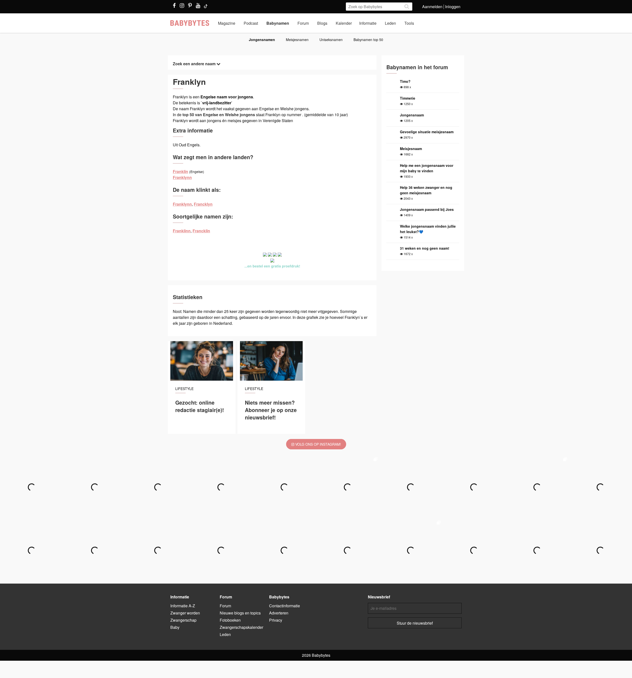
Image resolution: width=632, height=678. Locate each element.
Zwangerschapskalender (241, 627)
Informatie (367, 23)
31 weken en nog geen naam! (424, 248)
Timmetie (407, 98)
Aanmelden (432, 6)
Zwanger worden (185, 613)
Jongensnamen (262, 39)
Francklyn (203, 204)
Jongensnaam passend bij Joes (427, 209)
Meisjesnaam (411, 148)
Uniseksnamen (331, 39)
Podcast (251, 23)
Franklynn (182, 177)
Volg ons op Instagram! (317, 444)
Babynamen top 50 (368, 39)
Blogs (322, 23)
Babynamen (277, 23)
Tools (409, 23)
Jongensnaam (412, 114)
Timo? (405, 81)
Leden (390, 23)
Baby (174, 627)
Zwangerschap (183, 620)
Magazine (226, 23)
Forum (303, 23)
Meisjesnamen (297, 39)
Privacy (275, 620)
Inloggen (452, 6)
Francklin (201, 231)
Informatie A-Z (182, 606)
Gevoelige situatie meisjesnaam (427, 131)
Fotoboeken (230, 620)
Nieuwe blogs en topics (240, 613)
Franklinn (182, 231)
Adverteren (278, 613)
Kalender (344, 23)
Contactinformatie (284, 606)
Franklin (180, 171)
